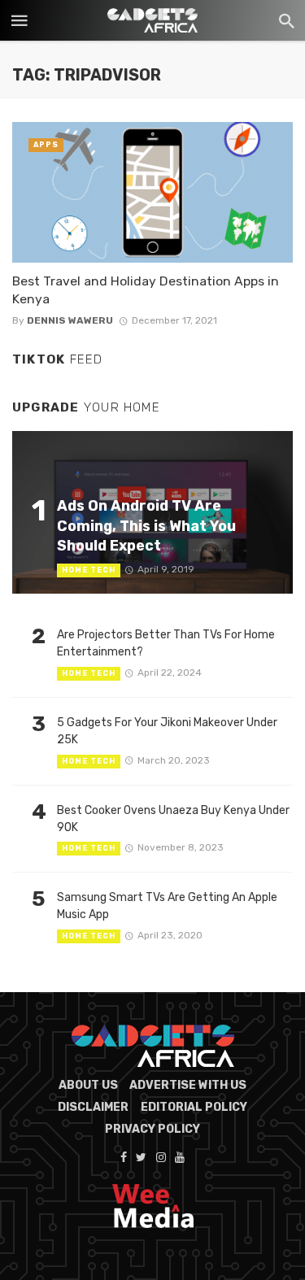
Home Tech (88, 570)
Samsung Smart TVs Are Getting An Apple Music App (167, 905)
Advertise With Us (187, 1085)
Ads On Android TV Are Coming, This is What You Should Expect (146, 526)
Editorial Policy (194, 1107)
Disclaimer (93, 1107)
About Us (88, 1085)
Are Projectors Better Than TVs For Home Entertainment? (166, 643)
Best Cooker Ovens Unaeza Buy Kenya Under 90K (173, 818)
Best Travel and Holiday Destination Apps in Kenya (145, 290)
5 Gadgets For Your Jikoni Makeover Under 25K (167, 731)
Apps (46, 145)
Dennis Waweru (70, 320)
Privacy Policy (152, 1129)
